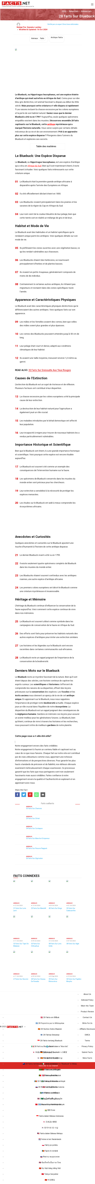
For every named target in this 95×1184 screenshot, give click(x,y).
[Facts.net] (16, 3)
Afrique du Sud (34, 166)
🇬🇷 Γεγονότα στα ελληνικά (50, 1104)
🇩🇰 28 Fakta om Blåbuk (49, 1017)
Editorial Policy (87, 1000)
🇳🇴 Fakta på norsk (50, 1087)
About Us (87, 994)
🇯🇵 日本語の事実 (50, 1122)
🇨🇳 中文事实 (50, 1180)
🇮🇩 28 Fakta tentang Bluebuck (49, 1041)
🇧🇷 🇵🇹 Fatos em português (50, 1070)
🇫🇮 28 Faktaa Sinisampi (49, 1035)
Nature (73, 11)
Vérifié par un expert (54, 24)
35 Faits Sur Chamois (34, 808)
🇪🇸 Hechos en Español (50, 1058)
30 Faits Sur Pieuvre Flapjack (36, 848)
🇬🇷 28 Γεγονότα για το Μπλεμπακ (50, 1023)
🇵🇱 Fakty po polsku (50, 1145)
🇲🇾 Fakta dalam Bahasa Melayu (50, 1133)
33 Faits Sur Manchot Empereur (38, 838)
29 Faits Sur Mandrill (38, 908)
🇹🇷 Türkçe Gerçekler (49, 1174)
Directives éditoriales (70, 24)
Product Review (87, 1011)
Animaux (86, 11)
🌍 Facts (50, 1046)
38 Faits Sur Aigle (72, 944)
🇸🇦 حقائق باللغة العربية (50, 1099)
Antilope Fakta (57, 37)
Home (64, 11)
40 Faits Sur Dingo (55, 908)
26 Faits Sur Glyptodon (34, 858)
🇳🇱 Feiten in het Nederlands (49, 1139)
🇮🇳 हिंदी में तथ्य (50, 1110)
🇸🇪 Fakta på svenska (49, 1081)
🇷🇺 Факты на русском (49, 1157)
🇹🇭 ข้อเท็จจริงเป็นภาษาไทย (50, 1162)
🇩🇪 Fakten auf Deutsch (49, 1052)
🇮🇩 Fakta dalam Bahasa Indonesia (49, 1116)
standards (26, 764)
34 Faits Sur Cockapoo (34, 828)
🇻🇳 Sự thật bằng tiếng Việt (50, 1168)
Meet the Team (87, 1006)
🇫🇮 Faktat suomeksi (50, 1093)
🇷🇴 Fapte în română (50, 1151)
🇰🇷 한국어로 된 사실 (49, 1128)
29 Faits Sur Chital (33, 818)
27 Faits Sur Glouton (20, 979)
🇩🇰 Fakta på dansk (49, 1075)
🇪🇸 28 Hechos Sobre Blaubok (50, 1029)
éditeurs (63, 764)
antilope (51, 124)
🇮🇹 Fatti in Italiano (49, 1064)
